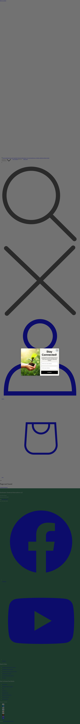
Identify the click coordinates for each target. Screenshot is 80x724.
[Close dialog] (57, 350)
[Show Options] (56, 368)
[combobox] (49, 368)
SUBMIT (49, 372)
